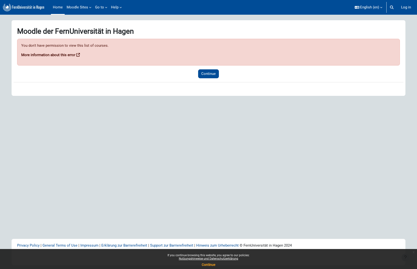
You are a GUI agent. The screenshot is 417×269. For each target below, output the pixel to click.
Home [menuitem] (58, 7)
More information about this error (48, 55)
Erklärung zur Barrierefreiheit (124, 245)
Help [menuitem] (114, 7)
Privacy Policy (29, 245)
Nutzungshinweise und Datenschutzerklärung (208, 258)
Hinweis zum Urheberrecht (217, 245)
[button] (369, 7)
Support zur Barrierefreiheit (171, 245)
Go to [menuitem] (99, 7)
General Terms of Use (59, 245)
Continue (208, 265)
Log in (406, 7)
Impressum (89, 245)
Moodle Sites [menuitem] (77, 7)
